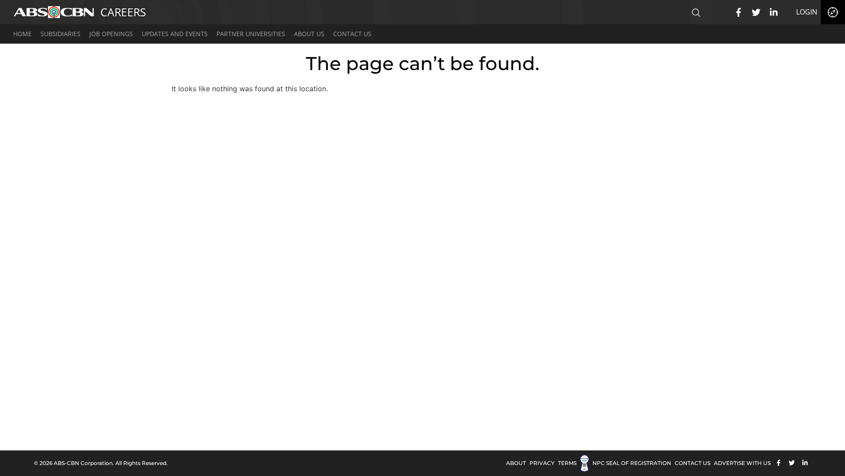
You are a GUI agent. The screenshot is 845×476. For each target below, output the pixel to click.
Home (22, 34)
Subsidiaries (60, 34)
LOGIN (806, 12)
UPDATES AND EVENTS (175, 34)
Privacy (542, 463)
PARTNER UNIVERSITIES (251, 34)
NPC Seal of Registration (631, 463)
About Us (309, 34)
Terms (567, 463)
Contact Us (352, 34)
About (516, 463)
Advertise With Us (742, 463)
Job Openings (111, 34)
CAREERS (123, 11)
